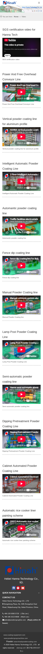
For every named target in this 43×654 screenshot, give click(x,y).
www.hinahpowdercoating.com (25, 642)
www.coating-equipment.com (14, 635)
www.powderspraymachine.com (16, 638)
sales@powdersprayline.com (15, 620)
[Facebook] (14, 588)
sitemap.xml (21, 648)
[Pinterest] (18, 588)
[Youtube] (23, 588)
